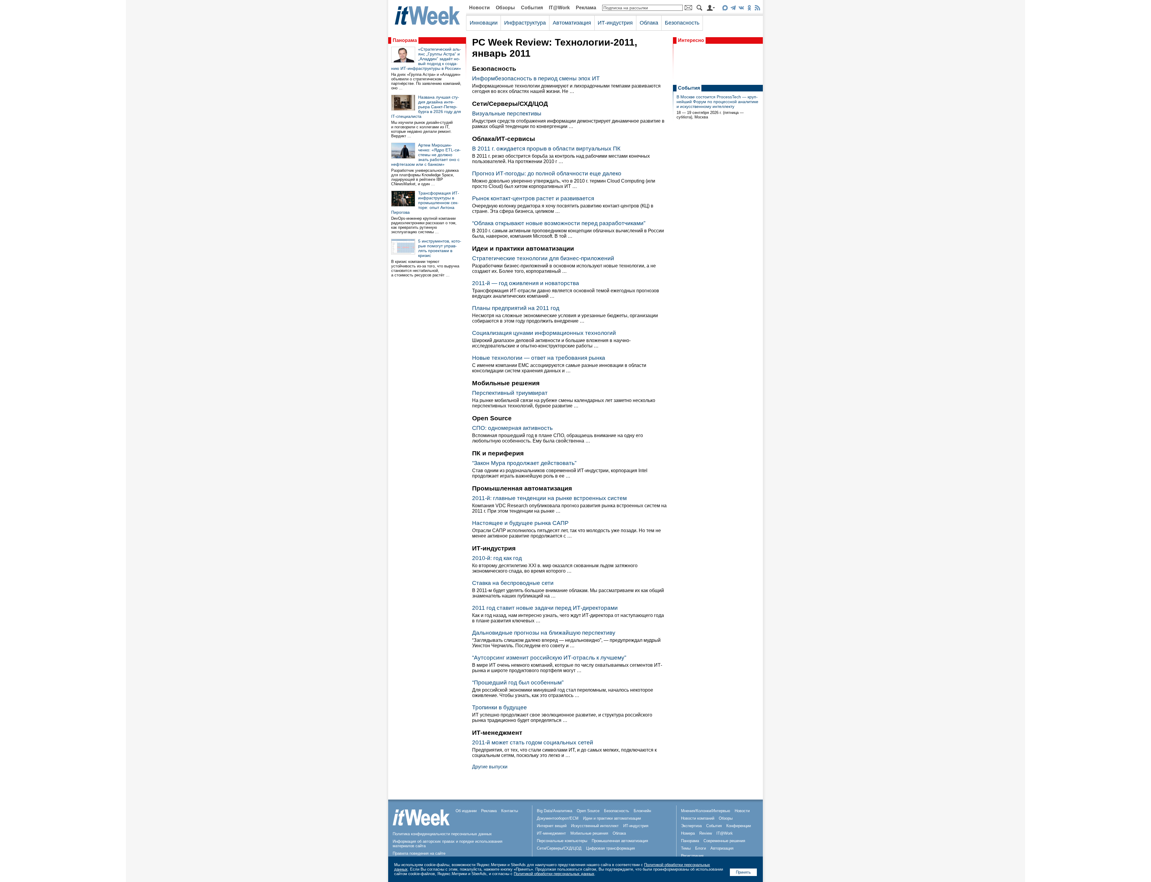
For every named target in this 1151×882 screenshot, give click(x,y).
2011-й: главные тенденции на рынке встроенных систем (549, 498)
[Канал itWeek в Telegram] (733, 8)
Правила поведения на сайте (419, 853)
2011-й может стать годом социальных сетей (532, 742)
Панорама (405, 40)
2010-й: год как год (497, 558)
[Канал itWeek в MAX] (725, 8)
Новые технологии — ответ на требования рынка (538, 358)
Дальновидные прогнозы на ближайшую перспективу (543, 633)
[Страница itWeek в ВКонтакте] (741, 8)
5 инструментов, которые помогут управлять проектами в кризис (439, 248)
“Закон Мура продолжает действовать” (524, 463)
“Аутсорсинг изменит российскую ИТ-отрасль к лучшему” (549, 657)
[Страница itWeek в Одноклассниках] (749, 8)
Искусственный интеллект (595, 826)
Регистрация (692, 856)
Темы (686, 848)
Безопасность (682, 23)
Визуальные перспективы (506, 113)
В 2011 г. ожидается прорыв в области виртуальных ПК (546, 148)
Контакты (509, 811)
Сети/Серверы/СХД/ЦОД (559, 848)
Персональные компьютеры (562, 841)
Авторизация (721, 848)
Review (705, 833)
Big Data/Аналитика (554, 811)
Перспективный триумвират (510, 393)
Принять (743, 872)
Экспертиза (691, 826)
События (532, 7)
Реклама (586, 7)
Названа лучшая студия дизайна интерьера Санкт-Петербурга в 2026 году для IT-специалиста (426, 107)
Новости (479, 7)
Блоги (700, 848)
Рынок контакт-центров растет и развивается (533, 198)
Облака (649, 23)
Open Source (588, 811)
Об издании (466, 811)
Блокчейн (642, 811)
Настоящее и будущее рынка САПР (520, 523)
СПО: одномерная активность (512, 428)
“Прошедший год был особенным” (518, 682)
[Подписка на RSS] (757, 8)
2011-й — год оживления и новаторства (525, 283)
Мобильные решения (589, 833)
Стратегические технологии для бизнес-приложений (543, 258)
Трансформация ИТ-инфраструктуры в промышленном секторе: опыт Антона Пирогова (425, 203)
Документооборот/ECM (557, 818)
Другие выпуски (489, 766)
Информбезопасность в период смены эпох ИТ (536, 78)
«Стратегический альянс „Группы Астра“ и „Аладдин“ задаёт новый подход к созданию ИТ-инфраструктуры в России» (426, 59)
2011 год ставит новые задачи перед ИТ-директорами (545, 608)
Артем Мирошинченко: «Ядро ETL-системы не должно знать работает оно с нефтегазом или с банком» (426, 155)
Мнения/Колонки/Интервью (705, 811)
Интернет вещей (552, 826)
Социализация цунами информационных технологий (544, 333)
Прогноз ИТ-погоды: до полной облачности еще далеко (546, 173)
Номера (688, 833)
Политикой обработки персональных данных (554, 874)
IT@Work (559, 7)
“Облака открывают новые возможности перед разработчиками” (558, 223)
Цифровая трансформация (610, 848)
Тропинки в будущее (499, 707)
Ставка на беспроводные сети (513, 583)
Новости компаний (697, 818)
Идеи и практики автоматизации (612, 818)
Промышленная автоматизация (620, 841)
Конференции (738, 826)
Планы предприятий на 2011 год (515, 308)
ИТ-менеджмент (551, 833)
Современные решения (724, 841)
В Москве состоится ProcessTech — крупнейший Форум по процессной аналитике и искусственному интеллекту (717, 101)
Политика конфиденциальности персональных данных (442, 834)
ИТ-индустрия (615, 23)
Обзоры (505, 7)
